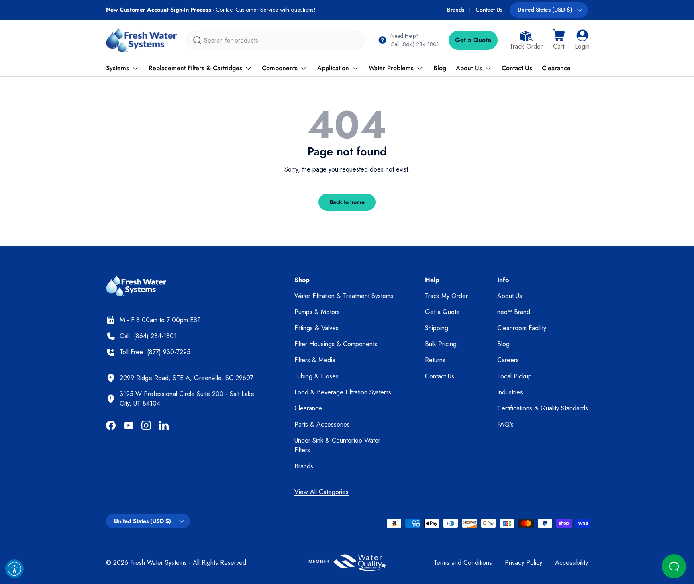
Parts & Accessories (322, 424)
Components (280, 68)
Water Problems (391, 68)
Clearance (556, 68)
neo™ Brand (513, 312)
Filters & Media (314, 360)
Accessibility (571, 562)
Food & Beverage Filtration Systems (342, 392)
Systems (117, 68)
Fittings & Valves (316, 328)
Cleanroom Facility (521, 328)
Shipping (436, 328)
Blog (439, 68)
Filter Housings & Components (335, 344)
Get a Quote (473, 40)
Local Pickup (514, 376)
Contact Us (489, 10)
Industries (510, 392)
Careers (508, 360)
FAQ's (505, 424)
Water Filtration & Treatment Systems (343, 295)
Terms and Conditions (463, 562)
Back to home (347, 202)
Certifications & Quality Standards (542, 408)
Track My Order (446, 295)
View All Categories (321, 491)
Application (333, 68)
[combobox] (275, 40)
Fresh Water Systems (158, 562)
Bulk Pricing (441, 344)
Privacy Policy (523, 562)
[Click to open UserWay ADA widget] (14, 568)
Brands (455, 10)
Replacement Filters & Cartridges (195, 68)
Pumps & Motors (317, 312)
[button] (558, 40)
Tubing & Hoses (316, 376)
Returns (435, 360)
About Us (469, 68)
